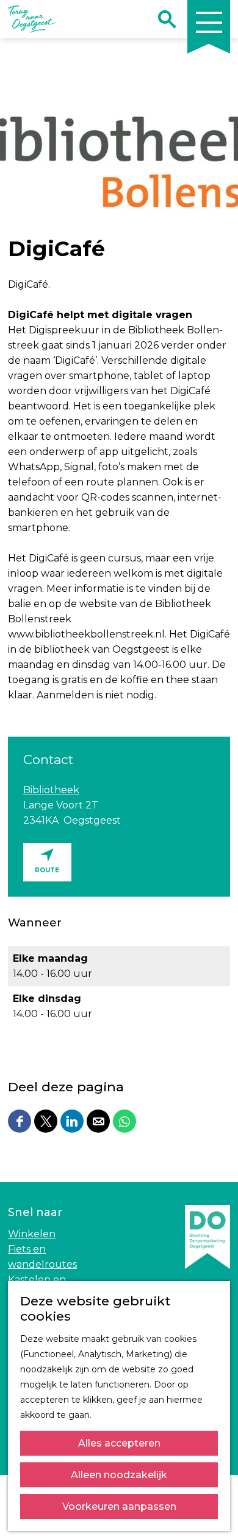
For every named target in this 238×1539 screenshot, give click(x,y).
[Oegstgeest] (207, 1276)
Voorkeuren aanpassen (119, 1506)
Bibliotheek (51, 790)
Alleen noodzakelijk (119, 1475)
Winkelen (32, 1234)
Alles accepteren (119, 1443)
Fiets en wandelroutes (42, 1256)
